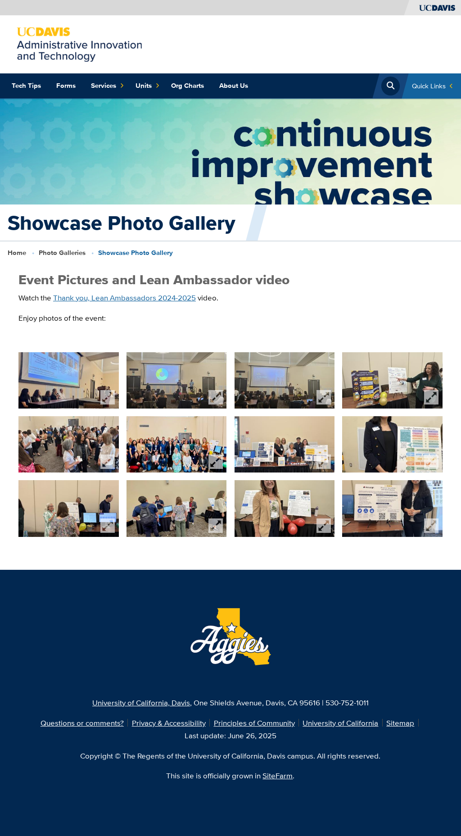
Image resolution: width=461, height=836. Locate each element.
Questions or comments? (82, 722)
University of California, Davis (141, 702)
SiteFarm (277, 775)
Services (103, 86)
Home (17, 253)
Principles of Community (254, 722)
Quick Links (429, 86)
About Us (233, 86)
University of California (340, 722)
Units (144, 86)
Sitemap (400, 722)
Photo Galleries (62, 253)
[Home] (81, 43)
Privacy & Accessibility (169, 722)
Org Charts (187, 86)
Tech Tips (26, 86)
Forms (66, 86)
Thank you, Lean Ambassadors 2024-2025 (124, 297)
